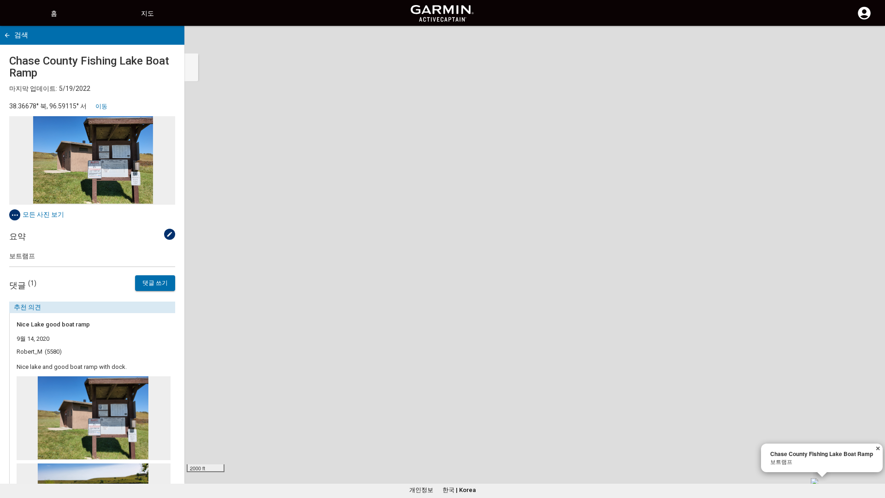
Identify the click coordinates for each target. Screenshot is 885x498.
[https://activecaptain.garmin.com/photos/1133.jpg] (92, 160)
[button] (873, 456)
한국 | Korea (459, 489)
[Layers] (869, 41)
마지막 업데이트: (33, 88)
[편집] (169, 234)
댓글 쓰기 (155, 282)
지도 (147, 13)
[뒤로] (7, 35)
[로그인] (864, 18)
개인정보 (421, 489)
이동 (101, 106)
